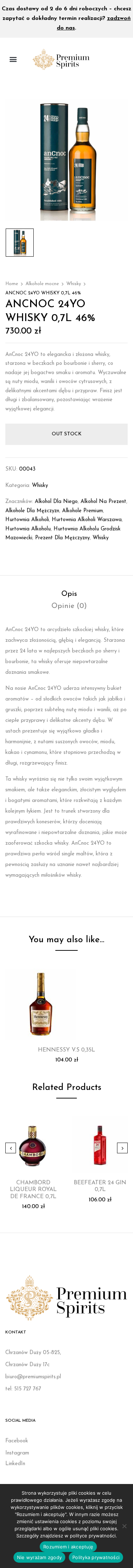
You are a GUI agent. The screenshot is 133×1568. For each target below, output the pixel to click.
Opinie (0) (69, 606)
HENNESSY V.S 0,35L (66, 1050)
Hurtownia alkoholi (27, 520)
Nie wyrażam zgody (39, 1557)
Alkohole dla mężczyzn (32, 511)
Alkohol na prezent (103, 501)
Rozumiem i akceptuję (68, 1546)
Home (11, 284)
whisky (101, 538)
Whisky (73, 284)
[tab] (69, 594)
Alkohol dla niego (56, 501)
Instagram (17, 1453)
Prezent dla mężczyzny (62, 538)
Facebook (16, 1441)
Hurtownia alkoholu (28, 529)
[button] (13, 59)
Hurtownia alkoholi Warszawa (87, 520)
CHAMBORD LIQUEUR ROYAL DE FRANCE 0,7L (33, 1189)
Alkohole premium (82, 511)
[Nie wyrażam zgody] (124, 1526)
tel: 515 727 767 (23, 1389)
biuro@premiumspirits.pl (33, 1377)
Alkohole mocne (42, 284)
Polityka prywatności (96, 1557)
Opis (69, 594)
